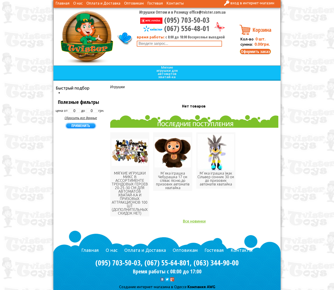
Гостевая (155, 3)
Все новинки (194, 221)
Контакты (175, 3)
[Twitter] (167, 279)
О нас (78, 3)
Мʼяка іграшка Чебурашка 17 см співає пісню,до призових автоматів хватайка (172, 180)
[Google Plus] (172, 279)
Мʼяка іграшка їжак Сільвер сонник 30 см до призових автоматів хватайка (215, 178)
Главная (63, 3)
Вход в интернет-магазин (252, 3)
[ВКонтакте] (162, 279)
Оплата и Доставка (103, 3)
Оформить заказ (255, 51)
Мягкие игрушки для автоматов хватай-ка (167, 72)
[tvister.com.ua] (87, 37)
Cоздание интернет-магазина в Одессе (153, 287)
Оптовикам (134, 3)
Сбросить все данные (81, 118)
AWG (210, 287)
